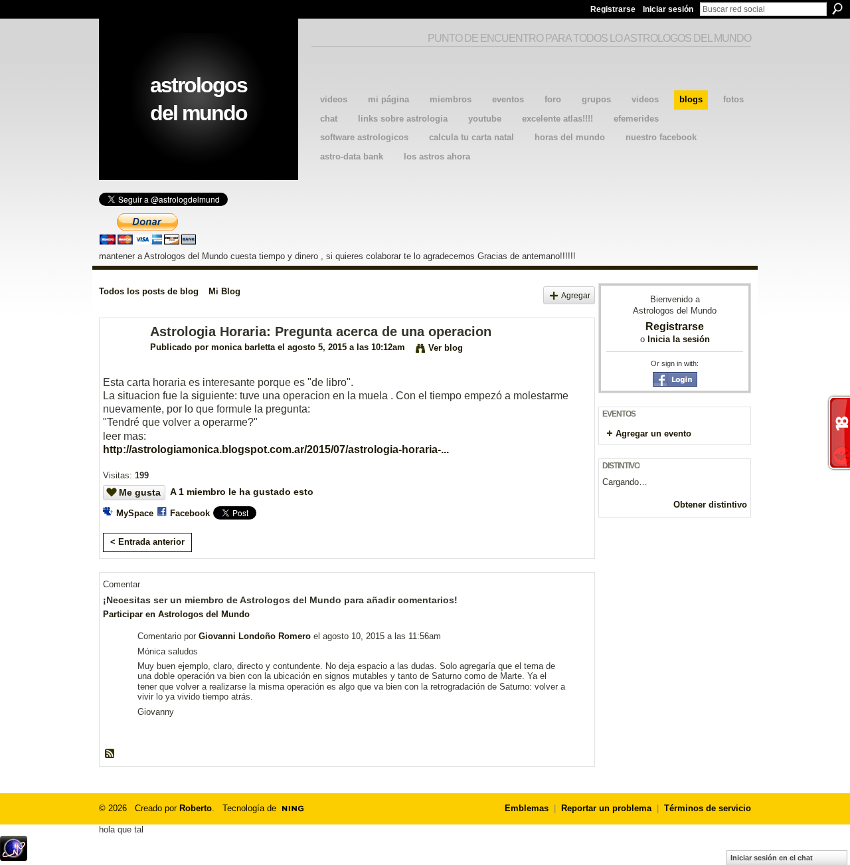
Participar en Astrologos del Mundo (176, 614)
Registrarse (613, 9)
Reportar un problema (606, 808)
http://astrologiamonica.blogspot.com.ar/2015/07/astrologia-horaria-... (276, 449)
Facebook (190, 513)
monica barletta (243, 347)
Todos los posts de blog (149, 291)
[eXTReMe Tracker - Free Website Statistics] (13, 857)
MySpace (134, 513)
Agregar (575, 295)
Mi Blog (224, 291)
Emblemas (527, 808)
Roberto (195, 808)
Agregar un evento (653, 433)
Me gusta (140, 492)
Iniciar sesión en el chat (771, 858)
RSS (110, 754)
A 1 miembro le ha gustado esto (241, 491)
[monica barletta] (121, 360)
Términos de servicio (707, 808)
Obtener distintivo (710, 505)
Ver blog (445, 348)
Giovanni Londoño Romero (255, 636)
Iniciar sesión (668, 9)
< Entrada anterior (147, 542)
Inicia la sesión (678, 339)
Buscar (837, 9)
